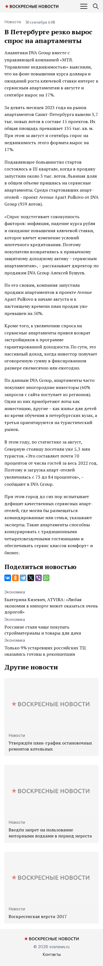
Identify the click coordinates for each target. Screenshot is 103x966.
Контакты (52, 955)
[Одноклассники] (15, 578)
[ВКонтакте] (7, 578)
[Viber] (38, 578)
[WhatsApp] (46, 578)
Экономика (14, 592)
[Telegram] (23, 578)
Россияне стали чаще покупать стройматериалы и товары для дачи (42, 630)
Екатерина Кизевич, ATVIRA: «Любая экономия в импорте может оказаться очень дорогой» (51, 605)
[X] (30, 578)
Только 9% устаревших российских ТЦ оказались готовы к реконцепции (45, 651)
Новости (12, 22)
